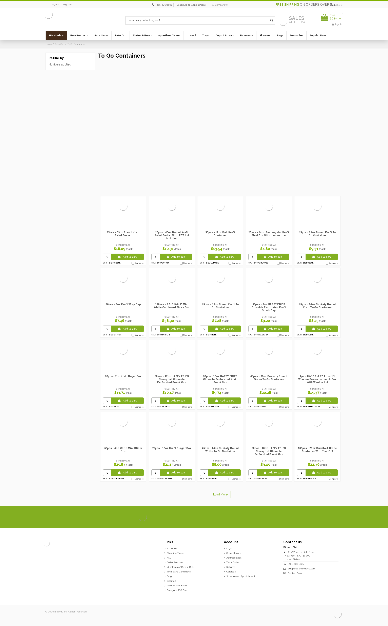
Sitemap (171, 581)
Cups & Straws (224, 35)
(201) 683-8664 (296, 564)
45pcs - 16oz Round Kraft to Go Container (220, 306)
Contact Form (295, 573)
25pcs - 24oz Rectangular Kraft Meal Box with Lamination (268, 234)
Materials (57, 35)
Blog (169, 576)
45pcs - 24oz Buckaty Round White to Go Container (220, 450)
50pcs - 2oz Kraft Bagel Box (123, 376)
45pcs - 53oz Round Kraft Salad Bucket (123, 234)
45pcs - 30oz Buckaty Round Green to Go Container (268, 378)
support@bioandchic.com (301, 568)
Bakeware (246, 35)
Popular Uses (318, 35)
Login (229, 548)
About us (172, 548)
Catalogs (231, 571)
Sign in (55, 4)
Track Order (232, 562)
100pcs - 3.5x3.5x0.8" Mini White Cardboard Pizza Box (172, 306)
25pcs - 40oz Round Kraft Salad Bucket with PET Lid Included (171, 235)
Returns (230, 567)
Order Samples (175, 562)
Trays (205, 35)
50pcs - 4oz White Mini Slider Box (123, 450)
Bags (280, 35)
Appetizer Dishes (169, 35)
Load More (220, 494)
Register (67, 4)
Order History (233, 553)
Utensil (191, 35)
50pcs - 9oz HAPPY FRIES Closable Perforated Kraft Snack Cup (269, 307)
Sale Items (101, 35)
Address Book (233, 557)
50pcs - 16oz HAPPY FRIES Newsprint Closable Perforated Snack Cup (269, 451)
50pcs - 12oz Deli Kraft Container (220, 234)
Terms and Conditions (179, 571)
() (221, 4)
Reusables (296, 35)
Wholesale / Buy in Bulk (180, 567)
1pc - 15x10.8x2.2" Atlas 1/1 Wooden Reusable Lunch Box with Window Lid (317, 379)
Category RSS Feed (177, 590)
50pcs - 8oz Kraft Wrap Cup (123, 304)
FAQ (169, 557)
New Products (79, 35)
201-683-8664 (164, 4)
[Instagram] (324, 517)
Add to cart (130, 256)
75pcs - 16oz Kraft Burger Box (171, 448)
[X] (317, 517)
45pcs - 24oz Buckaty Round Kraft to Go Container (317, 306)
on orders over (309, 4)
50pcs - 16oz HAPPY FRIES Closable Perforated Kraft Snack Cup (220, 379)
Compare (139, 263)
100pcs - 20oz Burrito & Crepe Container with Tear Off (317, 450)
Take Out (121, 35)
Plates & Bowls (142, 35)
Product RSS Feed (177, 585)
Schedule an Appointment (191, 4)
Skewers (265, 35)
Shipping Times (175, 553)
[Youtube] (338, 517)
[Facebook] (310, 517)
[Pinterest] (331, 517)
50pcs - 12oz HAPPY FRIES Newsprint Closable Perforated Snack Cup (172, 379)
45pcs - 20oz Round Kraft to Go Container (317, 234)
